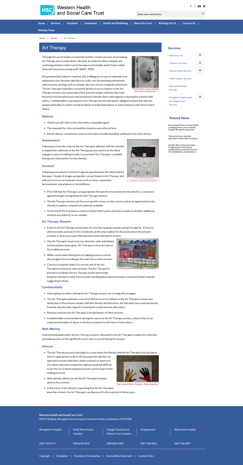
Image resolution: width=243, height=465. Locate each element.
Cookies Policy (146, 455)
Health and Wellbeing (115, 23)
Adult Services (176, 55)
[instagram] (204, 6)
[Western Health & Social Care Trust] (72, 10)
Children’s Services (178, 63)
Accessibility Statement (119, 455)
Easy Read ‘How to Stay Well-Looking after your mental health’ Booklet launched (183, 127)
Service (54, 38)
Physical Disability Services (178, 88)
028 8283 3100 (115, 443)
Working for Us (167, 23)
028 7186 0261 (148, 443)
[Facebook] (191, 6)
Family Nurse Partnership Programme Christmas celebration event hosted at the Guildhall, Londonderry (182, 148)
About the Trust (143, 23)
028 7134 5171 (47, 443)
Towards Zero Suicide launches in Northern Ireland (183, 137)
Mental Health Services (180, 70)
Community (90, 23)
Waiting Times (46, 30)
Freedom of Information (87, 455)
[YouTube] (199, 6)
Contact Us (188, 23)
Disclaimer (62, 455)
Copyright (44, 455)
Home (41, 23)
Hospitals (72, 23)
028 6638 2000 (81, 443)
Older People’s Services (180, 78)
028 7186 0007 (182, 443)
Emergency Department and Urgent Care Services (180, 101)
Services (55, 23)
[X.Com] (194, 6)
